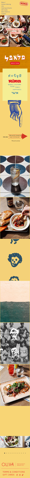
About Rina (15, 63)
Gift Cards (4, 10)
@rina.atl (15, 33)
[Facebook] (17, 474)
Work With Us (5, 12)
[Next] (27, 444)
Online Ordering (6, 4)
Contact (3, 14)
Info (2, 6)
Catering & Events (6, 8)
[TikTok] (23, 474)
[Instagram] (20, 474)
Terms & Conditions (14, 471)
